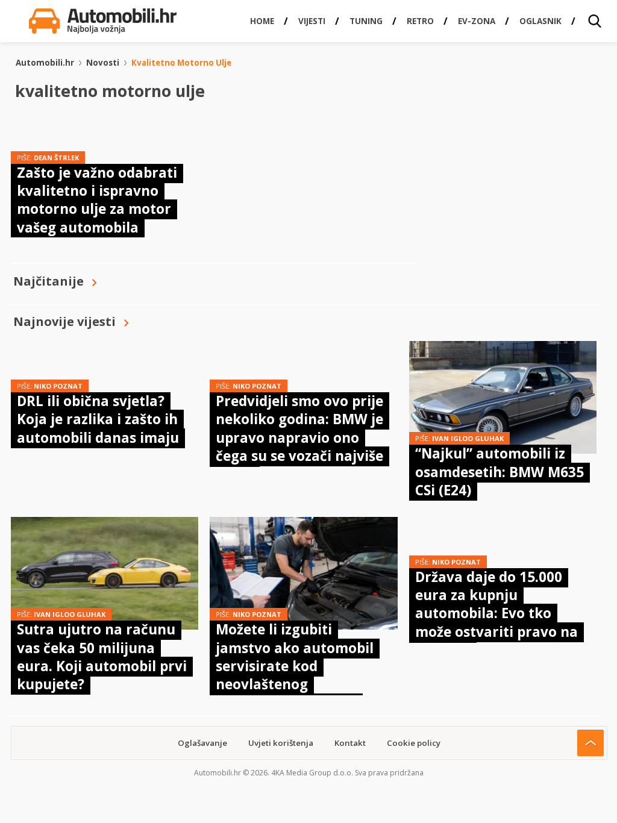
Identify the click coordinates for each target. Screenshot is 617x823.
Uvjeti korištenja (280, 742)
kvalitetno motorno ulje (181, 62)
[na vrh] (590, 743)
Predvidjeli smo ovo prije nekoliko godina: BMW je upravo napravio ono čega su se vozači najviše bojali (299, 438)
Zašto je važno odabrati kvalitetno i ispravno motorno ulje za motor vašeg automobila (97, 200)
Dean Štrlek (56, 157)
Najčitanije (48, 281)
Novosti (102, 62)
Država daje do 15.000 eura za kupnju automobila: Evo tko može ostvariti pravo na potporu (496, 614)
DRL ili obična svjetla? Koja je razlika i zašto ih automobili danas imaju (98, 419)
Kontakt (350, 742)
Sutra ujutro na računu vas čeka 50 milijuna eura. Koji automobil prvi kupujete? (102, 656)
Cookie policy (413, 742)
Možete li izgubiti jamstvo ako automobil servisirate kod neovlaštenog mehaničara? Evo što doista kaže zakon (295, 675)
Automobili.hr (45, 62)
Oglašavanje (202, 742)
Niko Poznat (58, 385)
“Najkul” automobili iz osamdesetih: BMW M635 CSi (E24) (499, 471)
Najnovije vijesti (64, 321)
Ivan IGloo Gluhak (468, 438)
